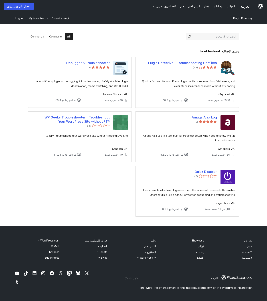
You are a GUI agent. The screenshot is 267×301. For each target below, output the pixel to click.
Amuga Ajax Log (204, 117)
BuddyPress (52, 257)
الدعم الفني (150, 246)
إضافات (200, 252)
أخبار (249, 246)
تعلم (153, 240)
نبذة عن (248, 240)
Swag (103, 257)
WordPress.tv (146, 257)
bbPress (54, 252)
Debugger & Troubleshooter (88, 63)
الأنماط (200, 257)
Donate (102, 252)
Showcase (198, 240)
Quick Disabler (206, 172)
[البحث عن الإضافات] (189, 36)
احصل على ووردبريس (18, 6)
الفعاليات (103, 246)
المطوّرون (150, 252)
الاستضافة (247, 252)
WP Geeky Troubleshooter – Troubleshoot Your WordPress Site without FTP (77, 119)
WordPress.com (48, 240)
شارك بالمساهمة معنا (96, 240)
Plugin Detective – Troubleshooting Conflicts (182, 63)
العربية (214, 278)
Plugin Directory (242, 18)
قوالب (201, 246)
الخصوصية (247, 257)
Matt (55, 246)
